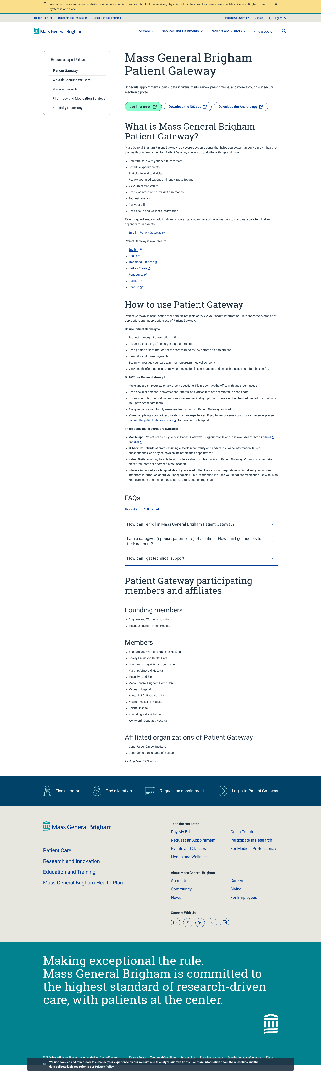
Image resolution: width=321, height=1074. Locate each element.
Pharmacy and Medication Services (79, 98)
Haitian (138, 268)
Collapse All (152, 509)
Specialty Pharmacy (67, 108)
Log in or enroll (140, 107)
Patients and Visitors (226, 31)
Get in (241, 831)
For (243, 897)
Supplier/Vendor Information (245, 1057)
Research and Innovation (72, 17)
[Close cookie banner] (272, 1064)
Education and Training (107, 17)
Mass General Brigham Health (83, 883)
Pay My (180, 831)
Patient (57, 850)
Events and (188, 848)
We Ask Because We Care (72, 80)
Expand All (132, 509)
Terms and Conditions (163, 1057)
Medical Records (65, 89)
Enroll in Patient (145, 232)
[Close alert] (276, 4)
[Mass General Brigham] (58, 31)
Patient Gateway (235, 17)
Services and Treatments (180, 31)
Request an (193, 840)
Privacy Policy (104, 1066)
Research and (71, 861)
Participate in (251, 840)
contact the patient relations (151, 420)
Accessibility (188, 1057)
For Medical (253, 848)
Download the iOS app (185, 107)
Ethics (269, 1057)
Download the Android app (238, 107)
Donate (259, 17)
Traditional (141, 262)
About (179, 880)
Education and (69, 872)
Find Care (143, 31)
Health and (189, 857)
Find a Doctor (263, 31)
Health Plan (41, 17)
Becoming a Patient (69, 59)
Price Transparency (211, 1057)
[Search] (284, 31)
